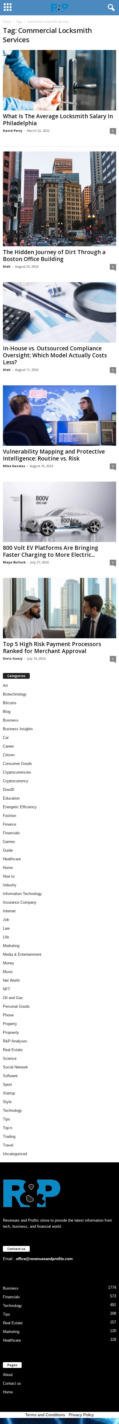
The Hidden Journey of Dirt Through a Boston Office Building (54, 255)
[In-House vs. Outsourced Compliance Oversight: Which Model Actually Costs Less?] (59, 312)
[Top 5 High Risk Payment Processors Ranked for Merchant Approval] (59, 608)
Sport (7, 1084)
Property (10, 1024)
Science (9, 1058)
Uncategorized (15, 1154)
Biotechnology (15, 694)
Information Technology (22, 894)
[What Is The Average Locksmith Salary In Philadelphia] (59, 80)
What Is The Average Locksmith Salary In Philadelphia (58, 119)
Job (6, 920)
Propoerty (11, 1032)
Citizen (8, 755)
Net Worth (11, 980)
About (8, 1375)
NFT (6, 989)
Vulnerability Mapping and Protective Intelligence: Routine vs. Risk (54, 455)
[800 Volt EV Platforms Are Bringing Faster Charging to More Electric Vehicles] (59, 512)
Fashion (9, 815)
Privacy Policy (81, 1414)
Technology (12, 1110)
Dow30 (8, 789)
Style (7, 1102)
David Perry (12, 130)
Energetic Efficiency (20, 807)
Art (5, 685)
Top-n (7, 1128)
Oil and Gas (13, 998)
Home (7, 22)
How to (8, 876)
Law (6, 928)
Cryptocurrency (15, 781)
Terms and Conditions (45, 1414)
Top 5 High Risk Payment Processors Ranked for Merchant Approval (52, 647)
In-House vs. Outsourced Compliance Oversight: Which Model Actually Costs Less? (55, 355)
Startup (9, 1093)
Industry (9, 885)
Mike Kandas (14, 466)
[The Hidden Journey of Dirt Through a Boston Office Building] (59, 198)
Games (9, 841)
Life (6, 937)
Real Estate (13, 1050)
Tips (6, 1119)
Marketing (11, 946)
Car (6, 737)
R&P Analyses (15, 1041)
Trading (9, 1136)
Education (11, 798)
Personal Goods (16, 1006)
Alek (6, 266)
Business (10, 720)
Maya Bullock (14, 562)
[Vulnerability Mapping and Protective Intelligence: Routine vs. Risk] (59, 415)
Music (8, 972)
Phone (8, 1015)
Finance (9, 824)
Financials (11, 833)
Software (10, 1076)
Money (8, 963)
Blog (6, 711)
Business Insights (18, 729)
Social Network (15, 1067)
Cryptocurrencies (17, 772)
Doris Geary (13, 658)
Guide (8, 850)
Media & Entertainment (22, 954)
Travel (8, 1145)
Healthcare (12, 859)
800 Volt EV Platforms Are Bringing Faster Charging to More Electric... (50, 551)
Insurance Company (19, 902)
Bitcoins (9, 703)
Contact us (12, 1383)
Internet (9, 911)
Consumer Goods (17, 763)
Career (8, 746)
